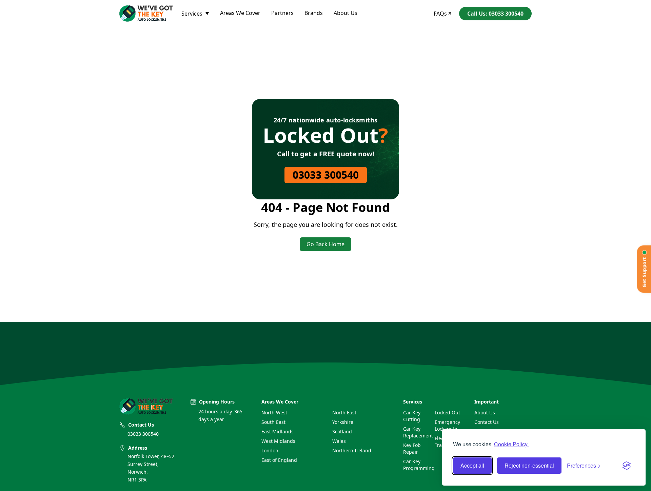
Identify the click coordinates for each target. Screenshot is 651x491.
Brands (313, 13)
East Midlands (277, 431)
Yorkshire (342, 422)
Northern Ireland (351, 450)
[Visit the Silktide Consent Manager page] (626, 465)
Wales (339, 441)
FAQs (440, 13)
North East (344, 412)
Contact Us (486, 422)
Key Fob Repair (412, 448)
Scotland (342, 431)
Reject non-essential (529, 465)
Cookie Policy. (511, 444)
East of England (279, 460)
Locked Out (447, 412)
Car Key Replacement (416, 432)
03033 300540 (326, 175)
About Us (345, 13)
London (269, 450)
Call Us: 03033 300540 (495, 13)
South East (273, 422)
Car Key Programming (416, 464)
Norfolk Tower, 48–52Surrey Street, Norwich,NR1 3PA (150, 468)
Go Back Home (325, 244)
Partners (282, 13)
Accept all (472, 465)
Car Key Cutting (411, 416)
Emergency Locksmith (447, 425)
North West (274, 412)
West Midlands (278, 441)
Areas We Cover (240, 13)
